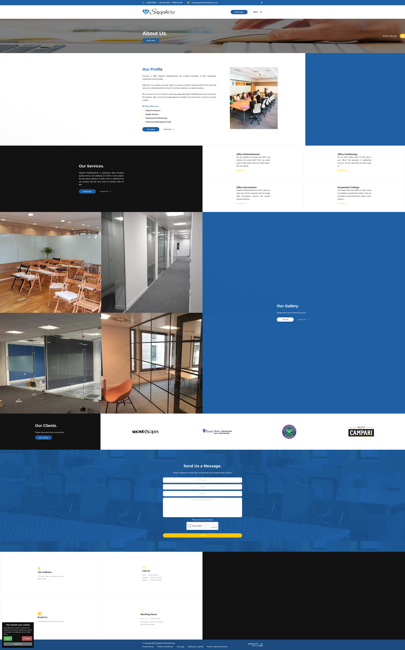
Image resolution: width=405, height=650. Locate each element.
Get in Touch (43, 438)
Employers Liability (195, 646)
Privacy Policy (148, 646)
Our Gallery (151, 129)
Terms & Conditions (165, 646)
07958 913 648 (177, 2)
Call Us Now (239, 12)
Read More (240, 170)
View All (285, 319)
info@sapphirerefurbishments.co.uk (205, 2)
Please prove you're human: (202, 520)
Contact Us (167, 129)
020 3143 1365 (164, 2)
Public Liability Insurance (217, 646)
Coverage (180, 646)
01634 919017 (152, 2)
